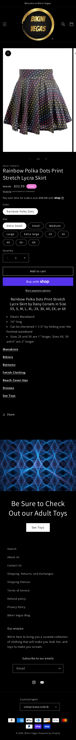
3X (63, 234)
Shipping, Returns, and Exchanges (30, 573)
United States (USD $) (36, 707)
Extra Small (15, 226)
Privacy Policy (16, 607)
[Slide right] (46, 159)
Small (36, 226)
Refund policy (16, 598)
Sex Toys (38, 527)
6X (34, 242)
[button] (5, 24)
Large (10, 234)
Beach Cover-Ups (15, 380)
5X (21, 242)
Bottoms (9, 365)
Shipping (7, 191)
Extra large (31, 234)
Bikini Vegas (31, 733)
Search (12, 549)
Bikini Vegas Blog (18, 615)
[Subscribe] (59, 668)
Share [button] (11, 414)
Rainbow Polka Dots (20, 211)
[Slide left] (30, 159)
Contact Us (14, 565)
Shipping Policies (18, 582)
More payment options (38, 290)
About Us (13, 557)
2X (50, 234)
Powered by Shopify (49, 733)
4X (8, 242)
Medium (55, 226)
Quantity (8, 250)
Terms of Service (18, 590)
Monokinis (10, 349)
